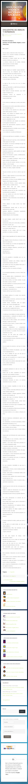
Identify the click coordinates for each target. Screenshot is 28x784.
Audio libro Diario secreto (11, 676)
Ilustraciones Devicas (10, 606)
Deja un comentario (7, 35)
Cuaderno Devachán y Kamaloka (13, 601)
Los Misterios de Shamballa (12, 642)
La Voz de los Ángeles (8, 579)
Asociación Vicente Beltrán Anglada (14, 11)
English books (9, 594)
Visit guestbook (6, 700)
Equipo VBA (19, 34)
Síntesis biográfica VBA (11, 624)
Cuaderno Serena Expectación (12, 597)
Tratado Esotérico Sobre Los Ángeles (14, 656)
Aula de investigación (10, 631)
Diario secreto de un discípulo (12, 652)
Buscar (4, 708)
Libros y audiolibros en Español (13, 617)
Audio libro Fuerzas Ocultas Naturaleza (15, 672)
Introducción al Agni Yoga (12, 647)
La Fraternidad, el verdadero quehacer (16, 581)
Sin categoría (13, 576)
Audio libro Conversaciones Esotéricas (14, 668)
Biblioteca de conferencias (11, 620)
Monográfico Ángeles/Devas (12, 627)
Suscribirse (7, 736)
